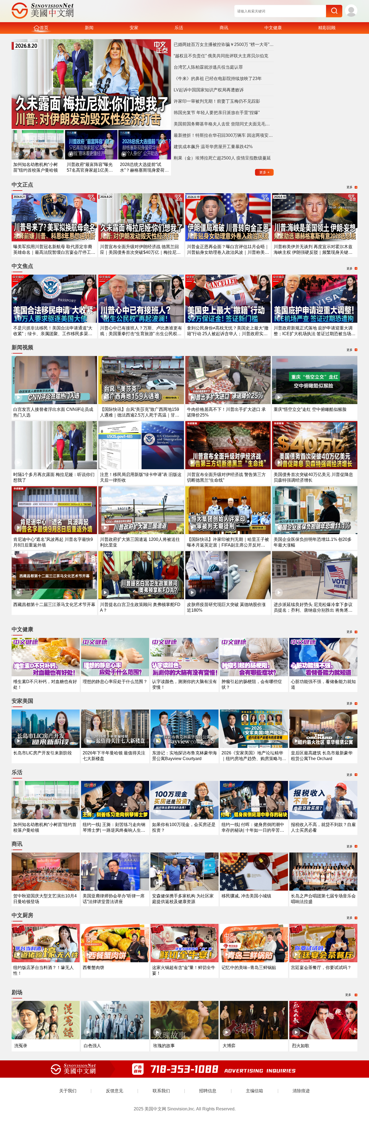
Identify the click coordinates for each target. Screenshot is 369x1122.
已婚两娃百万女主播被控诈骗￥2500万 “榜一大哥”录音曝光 (224, 44)
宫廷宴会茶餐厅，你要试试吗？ (321, 967)
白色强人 (92, 1045)
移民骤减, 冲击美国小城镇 (246, 896)
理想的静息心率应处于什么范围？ (115, 681)
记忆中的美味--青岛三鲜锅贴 (249, 967)
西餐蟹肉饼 (93, 967)
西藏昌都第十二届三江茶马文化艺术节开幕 (54, 604)
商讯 (224, 27)
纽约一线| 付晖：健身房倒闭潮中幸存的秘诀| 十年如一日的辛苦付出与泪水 (253, 830)
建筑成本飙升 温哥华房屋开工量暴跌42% (213, 146)
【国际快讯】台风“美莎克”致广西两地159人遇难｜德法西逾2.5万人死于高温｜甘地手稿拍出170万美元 (139, 415)
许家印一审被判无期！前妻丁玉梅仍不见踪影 (217, 101)
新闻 (89, 27)
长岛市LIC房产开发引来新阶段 (42, 753)
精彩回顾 (327, 27)
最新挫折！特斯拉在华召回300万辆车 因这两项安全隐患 (224, 135)
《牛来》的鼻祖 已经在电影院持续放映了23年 (218, 78)
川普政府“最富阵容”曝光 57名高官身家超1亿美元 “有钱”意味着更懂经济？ (90, 170)
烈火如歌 (300, 1045)
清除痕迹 (301, 1090)
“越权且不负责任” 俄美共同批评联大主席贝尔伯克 (221, 56)
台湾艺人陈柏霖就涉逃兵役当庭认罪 (208, 67)
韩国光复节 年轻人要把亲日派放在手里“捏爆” (217, 112)
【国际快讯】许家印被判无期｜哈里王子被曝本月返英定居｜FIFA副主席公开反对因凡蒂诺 (228, 545)
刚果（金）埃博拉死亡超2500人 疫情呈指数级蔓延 (222, 158)
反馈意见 (114, 1090)
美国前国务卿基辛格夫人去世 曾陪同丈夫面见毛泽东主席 (224, 124)
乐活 (179, 27)
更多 (264, 172)
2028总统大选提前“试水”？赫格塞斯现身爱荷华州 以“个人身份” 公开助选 (144, 170)
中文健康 (273, 27)
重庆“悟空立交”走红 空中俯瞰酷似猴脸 (310, 409)
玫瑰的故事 (164, 1045)
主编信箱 (254, 1090)
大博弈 (229, 1045)
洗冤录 (20, 1045)
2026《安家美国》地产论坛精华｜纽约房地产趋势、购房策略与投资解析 (254, 759)
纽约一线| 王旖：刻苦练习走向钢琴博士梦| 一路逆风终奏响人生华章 (114, 830)
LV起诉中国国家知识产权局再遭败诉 (209, 90)
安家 (134, 27)
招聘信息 (207, 1090)
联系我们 (161, 1090)
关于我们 (67, 1090)
